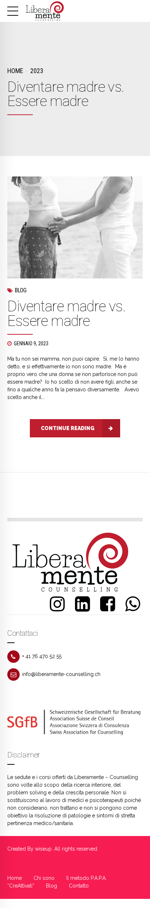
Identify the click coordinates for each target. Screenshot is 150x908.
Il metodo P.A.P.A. (86, 878)
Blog (21, 290)
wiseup (43, 849)
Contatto (79, 886)
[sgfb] (75, 722)
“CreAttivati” (20, 886)
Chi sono (44, 878)
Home (15, 71)
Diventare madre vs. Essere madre (66, 314)
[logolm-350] (71, 562)
